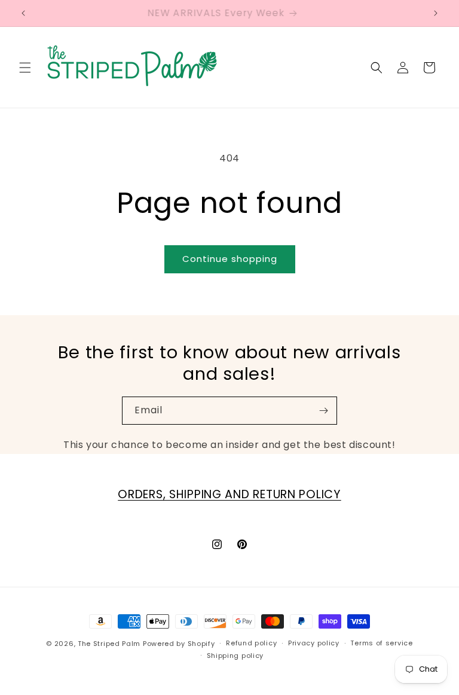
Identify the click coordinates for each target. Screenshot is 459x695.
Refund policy (251, 643)
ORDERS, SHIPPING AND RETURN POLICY (229, 494)
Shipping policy (235, 655)
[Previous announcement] (23, 13)
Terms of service (381, 643)
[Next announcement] (436, 13)
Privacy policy (313, 643)
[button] (25, 67)
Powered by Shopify (179, 643)
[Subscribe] (323, 411)
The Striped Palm (109, 643)
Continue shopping (229, 258)
